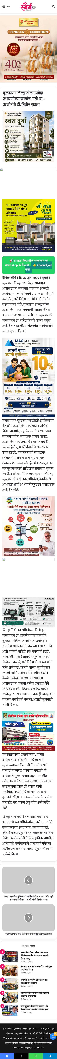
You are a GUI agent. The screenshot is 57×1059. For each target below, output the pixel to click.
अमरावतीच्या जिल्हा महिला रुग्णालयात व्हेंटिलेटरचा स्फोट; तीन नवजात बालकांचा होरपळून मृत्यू (35, 955)
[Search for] (53, 7)
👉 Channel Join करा (38, 267)
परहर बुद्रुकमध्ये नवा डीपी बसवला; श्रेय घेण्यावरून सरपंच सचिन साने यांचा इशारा (35, 1008)
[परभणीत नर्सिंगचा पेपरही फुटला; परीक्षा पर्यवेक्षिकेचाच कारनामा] (10, 984)
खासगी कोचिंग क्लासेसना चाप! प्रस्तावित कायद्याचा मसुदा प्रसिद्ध (35, 994)
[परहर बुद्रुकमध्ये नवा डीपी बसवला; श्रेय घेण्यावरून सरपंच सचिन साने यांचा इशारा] (10, 1010)
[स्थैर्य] (29, 6)
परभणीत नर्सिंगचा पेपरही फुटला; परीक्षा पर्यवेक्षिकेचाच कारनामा (34, 981)
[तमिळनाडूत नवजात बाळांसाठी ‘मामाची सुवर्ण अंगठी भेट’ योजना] (10, 970)
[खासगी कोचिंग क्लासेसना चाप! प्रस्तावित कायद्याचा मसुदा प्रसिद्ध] (10, 997)
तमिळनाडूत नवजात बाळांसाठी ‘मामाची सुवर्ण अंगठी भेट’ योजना (36, 968)
